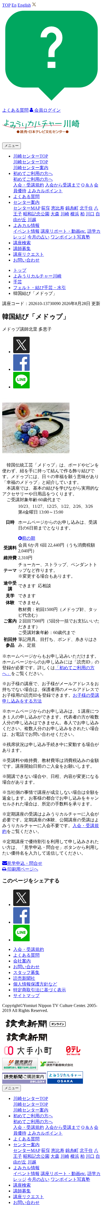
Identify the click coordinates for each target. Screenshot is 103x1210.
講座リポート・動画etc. (63, 231)
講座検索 (22, 242)
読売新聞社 (24, 978)
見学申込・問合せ (24, 863)
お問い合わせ (26, 260)
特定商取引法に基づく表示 (39, 989)
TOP (6, 5)
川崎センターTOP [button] (30, 156)
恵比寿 (57, 208)
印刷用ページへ (22, 869)
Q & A (87, 185)
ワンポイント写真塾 (70, 237)
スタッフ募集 (26, 972)
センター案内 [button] (26, 202)
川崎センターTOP (30, 162)
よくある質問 (26, 196)
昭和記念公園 (36, 214)
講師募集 (22, 248)
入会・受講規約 (28, 185)
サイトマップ (26, 995)
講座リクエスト (28, 254)
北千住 (86, 208)
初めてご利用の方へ (33, 179)
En (14, 5)
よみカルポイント (45, 190)
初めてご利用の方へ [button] (33, 173)
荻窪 (45, 208)
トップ (19, 270)
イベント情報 (26, 231)
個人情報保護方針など (35, 984)
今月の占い (38, 237)
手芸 (17, 281)
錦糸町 (72, 208)
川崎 (64, 214)
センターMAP (26, 208)
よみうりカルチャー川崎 (37, 276)
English (24, 5)
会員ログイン (47, 110)
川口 (90, 214)
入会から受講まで (62, 185)
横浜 (74, 214)
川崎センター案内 (30, 167)
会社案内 (22, 961)
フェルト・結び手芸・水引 (39, 287)
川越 (31, 219)
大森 (55, 214)
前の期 (28, 538)
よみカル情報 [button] (26, 225)
